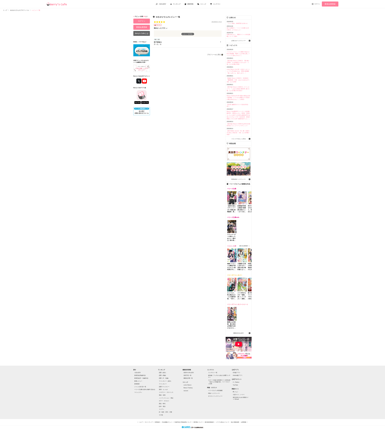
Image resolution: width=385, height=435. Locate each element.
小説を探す (162, 4)
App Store (137, 102)
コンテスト (217, 4)
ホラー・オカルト (164, 401)
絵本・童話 (162, 406)
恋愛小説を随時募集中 (243, 245)
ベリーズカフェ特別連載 (215, 390)
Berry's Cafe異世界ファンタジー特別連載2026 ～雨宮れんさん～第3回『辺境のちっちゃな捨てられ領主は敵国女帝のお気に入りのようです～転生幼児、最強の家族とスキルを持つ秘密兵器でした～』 (238, 115)
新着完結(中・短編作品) (141, 378)
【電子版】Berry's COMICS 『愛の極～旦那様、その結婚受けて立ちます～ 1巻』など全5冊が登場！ (238, 62)
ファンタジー (163, 384)
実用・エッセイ (163, 389)
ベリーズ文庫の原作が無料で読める (144, 389)
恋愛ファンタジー (164, 386)
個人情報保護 (235, 422)
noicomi (186, 390)
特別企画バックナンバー (238, 179)
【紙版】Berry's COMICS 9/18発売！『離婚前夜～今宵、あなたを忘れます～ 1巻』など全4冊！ (238, 80)
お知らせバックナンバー (238, 40)
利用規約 (157, 422)
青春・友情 (162, 395)
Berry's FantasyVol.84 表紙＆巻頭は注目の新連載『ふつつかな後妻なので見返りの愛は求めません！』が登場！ (238, 97)
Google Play (145, 102)
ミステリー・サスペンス (166, 392)
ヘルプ (141, 422)
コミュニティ (138, 392)
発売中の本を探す (189, 372)
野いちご (235, 392)
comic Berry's (187, 385)
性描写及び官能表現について (183, 422)
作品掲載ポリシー (167, 422)
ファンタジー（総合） (165, 381)
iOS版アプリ (236, 372)
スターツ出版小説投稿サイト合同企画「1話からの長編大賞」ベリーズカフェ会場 (219, 381)
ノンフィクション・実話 (166, 398)
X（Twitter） (236, 382)
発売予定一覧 (187, 375)
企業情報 (243, 422)
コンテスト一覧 (212, 372)
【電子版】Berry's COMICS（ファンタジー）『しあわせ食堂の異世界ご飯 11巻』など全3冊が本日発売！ (238, 88)
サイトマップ (149, 422)
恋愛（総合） (163, 372)
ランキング (177, 4)
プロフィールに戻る (214, 54)
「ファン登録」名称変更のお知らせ (237, 23)
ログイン (317, 4)
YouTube (235, 385)
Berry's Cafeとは (141, 33)
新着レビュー (138, 381)
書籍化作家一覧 (188, 378)
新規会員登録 (330, 4)
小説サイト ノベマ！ (239, 394)
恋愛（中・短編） (164, 378)
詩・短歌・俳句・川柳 (165, 412)
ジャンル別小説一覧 (140, 386)
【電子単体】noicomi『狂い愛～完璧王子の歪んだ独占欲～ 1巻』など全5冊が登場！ (238, 132)
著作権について (198, 422)
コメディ (161, 409)
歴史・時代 (162, 403)
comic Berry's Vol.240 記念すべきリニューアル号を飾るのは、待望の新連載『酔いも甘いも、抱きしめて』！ (238, 71)
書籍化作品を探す (238, 333)
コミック (203, 4)
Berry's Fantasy (188, 388)
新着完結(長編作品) (140, 375)
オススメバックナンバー (215, 396)
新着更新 (137, 384)
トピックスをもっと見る (238, 139)
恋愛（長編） (163, 375)
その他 (161, 415)
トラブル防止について (222, 422)
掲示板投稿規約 (209, 422)
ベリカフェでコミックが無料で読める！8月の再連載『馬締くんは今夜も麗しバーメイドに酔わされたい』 (238, 53)
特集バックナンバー (214, 393)
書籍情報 (190, 4)
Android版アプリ (237, 375)
